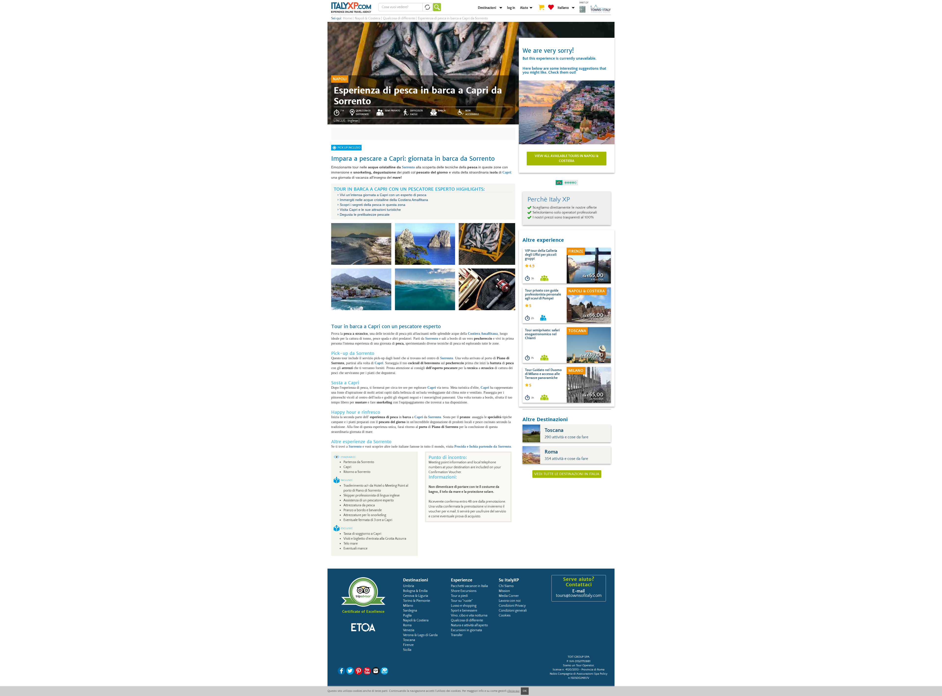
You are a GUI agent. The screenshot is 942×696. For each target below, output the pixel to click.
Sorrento (408, 167)
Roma (407, 625)
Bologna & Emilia (415, 591)
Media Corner (509, 596)
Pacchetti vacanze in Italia (469, 586)
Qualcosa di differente (467, 620)
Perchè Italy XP (548, 199)
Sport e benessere (464, 611)
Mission (504, 591)
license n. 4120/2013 (565, 669)
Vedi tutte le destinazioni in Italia (566, 474)
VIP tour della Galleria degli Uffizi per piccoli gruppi (541, 255)
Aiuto (524, 8)
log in (511, 8)
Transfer (457, 635)
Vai (437, 7)
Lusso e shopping (463, 606)
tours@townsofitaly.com (579, 595)
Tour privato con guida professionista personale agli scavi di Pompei (543, 294)
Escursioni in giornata (466, 630)
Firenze (408, 645)
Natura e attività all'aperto (469, 625)
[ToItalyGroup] (595, 9)
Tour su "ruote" (462, 601)
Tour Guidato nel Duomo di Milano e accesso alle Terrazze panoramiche (543, 374)
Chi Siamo (506, 586)
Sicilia (407, 650)
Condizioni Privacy (512, 606)
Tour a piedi (459, 596)
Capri (506, 172)
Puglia (407, 615)
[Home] (351, 7)
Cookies (504, 615)
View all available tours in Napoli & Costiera (567, 158)
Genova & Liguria (415, 596)
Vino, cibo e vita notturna (469, 615)
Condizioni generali (513, 611)
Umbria (408, 586)
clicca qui (513, 691)
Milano (408, 606)
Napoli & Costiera (416, 620)
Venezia (408, 630)
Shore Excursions (463, 591)
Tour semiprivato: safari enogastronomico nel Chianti (542, 334)
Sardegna (410, 611)
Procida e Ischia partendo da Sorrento (482, 446)
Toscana (409, 640)
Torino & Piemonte (416, 601)
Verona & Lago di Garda (420, 635)
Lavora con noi (510, 601)
